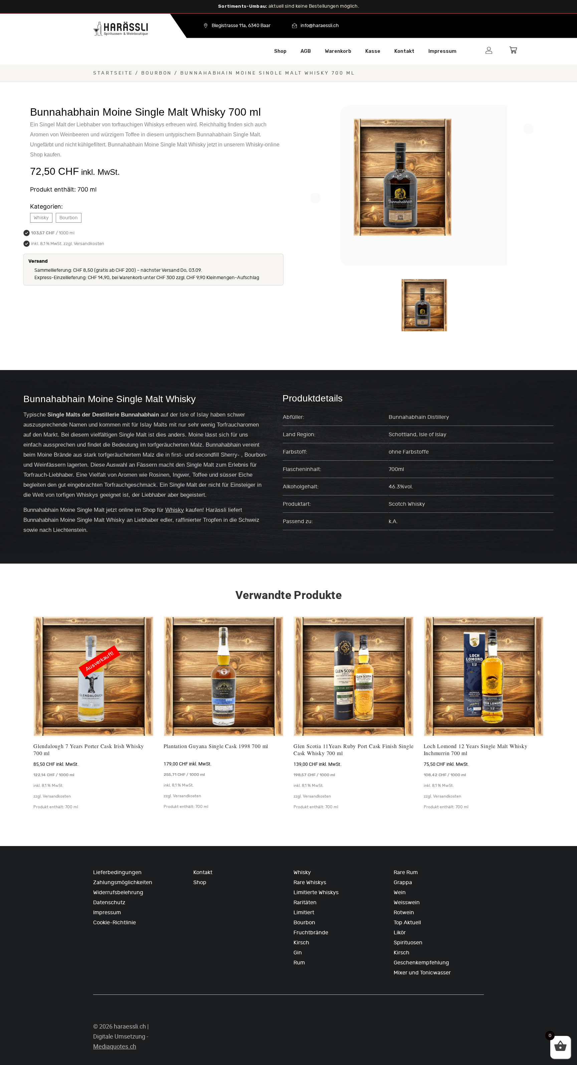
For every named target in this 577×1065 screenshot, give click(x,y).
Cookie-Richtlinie (114, 923)
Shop (280, 51)
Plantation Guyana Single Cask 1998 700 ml (216, 746)
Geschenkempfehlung (421, 963)
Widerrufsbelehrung (118, 893)
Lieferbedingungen (117, 872)
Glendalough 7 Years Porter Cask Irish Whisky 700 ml (88, 749)
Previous (315, 198)
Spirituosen (408, 943)
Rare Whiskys (310, 882)
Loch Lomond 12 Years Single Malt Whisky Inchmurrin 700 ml (476, 749)
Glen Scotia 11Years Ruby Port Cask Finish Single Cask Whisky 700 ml (353, 749)
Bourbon (156, 73)
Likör (400, 933)
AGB (306, 51)
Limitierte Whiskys (316, 893)
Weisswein (407, 903)
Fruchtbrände (311, 933)
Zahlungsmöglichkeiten (122, 882)
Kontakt (404, 51)
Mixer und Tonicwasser (422, 973)
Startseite (113, 73)
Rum (299, 963)
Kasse (372, 51)
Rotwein (404, 913)
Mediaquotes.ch (114, 1046)
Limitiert (304, 913)
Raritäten (305, 903)
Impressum (442, 51)
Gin (298, 953)
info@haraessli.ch (320, 25)
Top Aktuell (407, 923)
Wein (400, 893)
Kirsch (301, 943)
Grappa (403, 882)
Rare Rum (406, 872)
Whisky (41, 218)
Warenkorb (338, 51)
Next (528, 129)
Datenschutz (109, 903)
